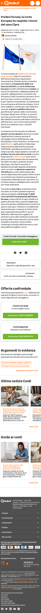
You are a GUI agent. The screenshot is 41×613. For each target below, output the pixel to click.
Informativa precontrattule (8, 603)
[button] (2, 3)
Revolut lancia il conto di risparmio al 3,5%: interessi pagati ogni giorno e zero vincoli (14, 412)
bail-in (9, 144)
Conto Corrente (20, 306)
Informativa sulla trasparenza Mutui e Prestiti (13, 605)
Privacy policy (4, 594)
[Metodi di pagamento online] (20, 547)
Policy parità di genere (7, 601)
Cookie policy (4, 596)
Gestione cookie (5, 599)
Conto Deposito (20, 327)
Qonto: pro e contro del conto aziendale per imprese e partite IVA (13, 467)
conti (26, 293)
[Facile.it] (11, 4)
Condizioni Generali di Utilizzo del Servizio (12, 592)
